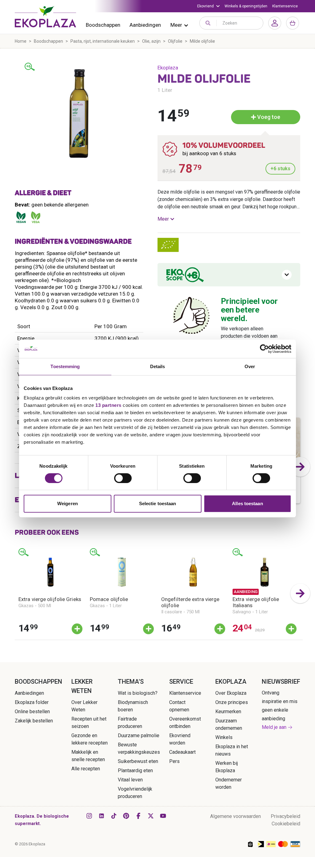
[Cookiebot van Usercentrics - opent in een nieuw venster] (264, 348)
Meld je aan (274, 727)
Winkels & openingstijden (246, 6)
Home (20, 41)
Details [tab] (157, 366)
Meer (176, 25)
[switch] (123, 478)
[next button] (300, 467)
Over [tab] (250, 366)
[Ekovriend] (208, 6)
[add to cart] (77, 628)
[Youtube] (163, 816)
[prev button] (15, 593)
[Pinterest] (126, 816)
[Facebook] (138, 816)
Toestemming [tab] (65, 366)
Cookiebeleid (286, 824)
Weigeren (67, 503)
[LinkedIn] (101, 816)
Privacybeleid (285, 816)
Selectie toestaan (157, 503)
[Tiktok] (114, 816)
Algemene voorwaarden (235, 816)
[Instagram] (89, 816)
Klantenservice (285, 6)
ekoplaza (168, 68)
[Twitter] (151, 816)
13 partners (108, 405)
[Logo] (45, 16)
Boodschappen (103, 25)
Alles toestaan (247, 503)
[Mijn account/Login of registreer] (274, 23)
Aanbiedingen (145, 25)
